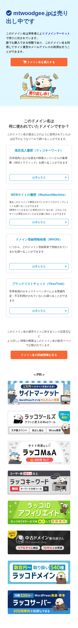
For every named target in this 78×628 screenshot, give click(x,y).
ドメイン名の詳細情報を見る (39, 354)
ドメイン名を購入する (41, 62)
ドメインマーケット (57, 33)
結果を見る (39, 177)
